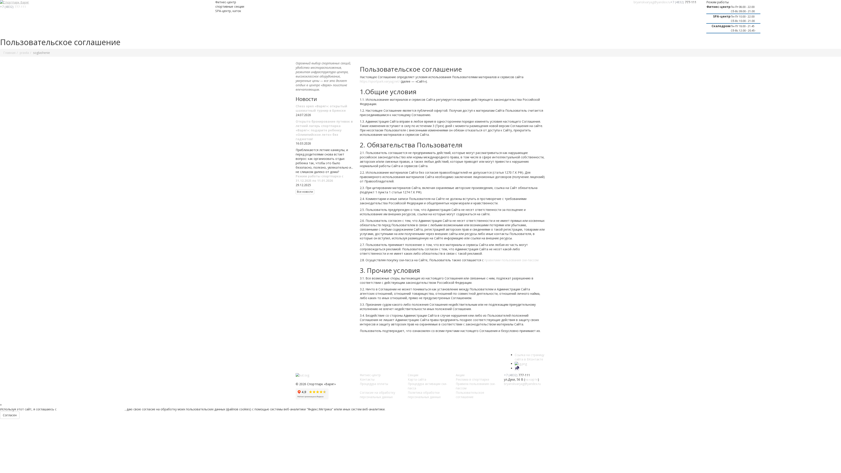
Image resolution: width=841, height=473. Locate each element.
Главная (9, 53)
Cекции (413, 375)
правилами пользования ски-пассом (511, 260)
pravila (24, 53)
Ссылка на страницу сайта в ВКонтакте (529, 357)
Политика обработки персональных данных (424, 394)
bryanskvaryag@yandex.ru (652, 2)
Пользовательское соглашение (470, 394)
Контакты (367, 379)
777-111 (13, 7)
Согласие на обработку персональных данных (377, 394)
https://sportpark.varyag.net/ (380, 81)
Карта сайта (417, 379)
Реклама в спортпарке (472, 379)
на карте (531, 379)
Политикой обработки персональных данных (91, 409)
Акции (460, 375)
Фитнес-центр (370, 375)
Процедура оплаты (374, 384)
